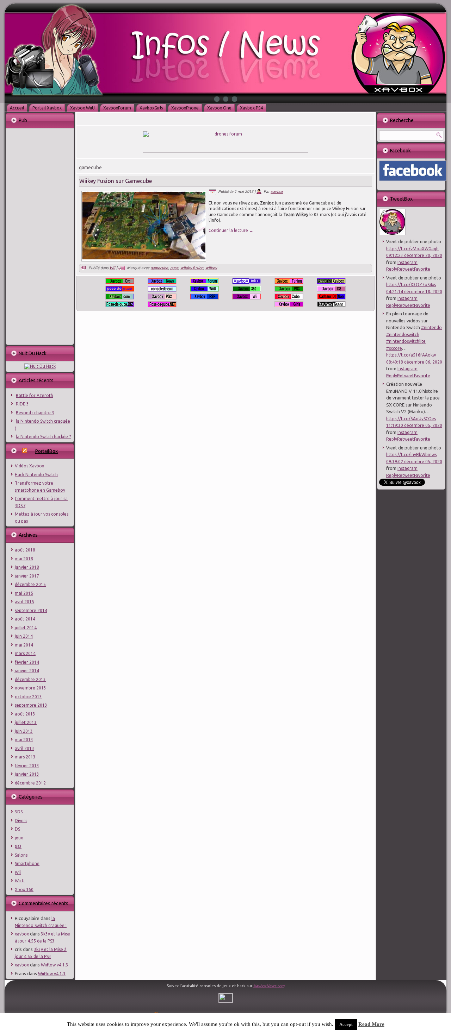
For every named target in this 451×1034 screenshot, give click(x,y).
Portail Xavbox (47, 108)
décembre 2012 (30, 783)
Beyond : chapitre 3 (35, 412)
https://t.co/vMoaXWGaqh (412, 248)
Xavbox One (219, 108)
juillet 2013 (26, 722)
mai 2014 (24, 645)
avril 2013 (24, 748)
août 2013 (25, 714)
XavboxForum (117, 108)
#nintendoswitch (402, 334)
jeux (19, 838)
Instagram (407, 262)
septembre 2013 (31, 705)
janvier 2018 (27, 567)
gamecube (159, 268)
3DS (19, 811)
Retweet (405, 269)
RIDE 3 (22, 404)
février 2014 (27, 662)
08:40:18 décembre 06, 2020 (414, 362)
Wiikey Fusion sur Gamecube (115, 181)
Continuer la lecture (231, 230)
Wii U (20, 880)
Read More (371, 1024)
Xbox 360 (24, 889)
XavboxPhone (185, 108)
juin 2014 (24, 636)
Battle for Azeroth (34, 395)
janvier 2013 (27, 774)
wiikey (211, 268)
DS (17, 829)
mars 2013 (25, 757)
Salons (21, 855)
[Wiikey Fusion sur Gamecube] (143, 258)
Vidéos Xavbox (29, 466)
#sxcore (394, 348)
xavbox (22, 934)
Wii (18, 872)
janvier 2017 (27, 576)
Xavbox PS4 (251, 108)
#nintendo (431, 327)
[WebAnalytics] (225, 1001)
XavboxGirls (151, 108)
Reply (391, 269)
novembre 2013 (30, 688)
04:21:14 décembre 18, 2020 (414, 291)
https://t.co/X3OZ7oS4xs (411, 284)
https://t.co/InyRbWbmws (411, 454)
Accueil (17, 108)
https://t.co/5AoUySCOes (411, 418)
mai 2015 (24, 593)
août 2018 (25, 550)
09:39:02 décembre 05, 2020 (414, 461)
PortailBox (46, 451)
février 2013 (27, 765)
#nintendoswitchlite (406, 341)
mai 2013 (24, 739)
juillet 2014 (26, 627)
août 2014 (25, 619)
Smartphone (27, 863)
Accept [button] (346, 1024)
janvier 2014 (27, 670)
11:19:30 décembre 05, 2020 (414, 425)
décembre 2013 (30, 679)
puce (174, 268)
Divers (21, 820)
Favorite (422, 269)
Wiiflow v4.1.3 (54, 965)
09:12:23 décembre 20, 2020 (414, 255)
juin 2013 (24, 731)
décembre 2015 (30, 584)
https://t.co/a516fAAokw (411, 355)
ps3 (18, 846)
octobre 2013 (28, 696)
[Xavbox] (392, 233)
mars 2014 (25, 653)
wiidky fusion (191, 268)
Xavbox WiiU (82, 108)
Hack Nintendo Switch (36, 474)
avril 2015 (24, 601)
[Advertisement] (39, 235)
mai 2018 (24, 558)
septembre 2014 (31, 610)
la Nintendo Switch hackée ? (43, 436)
